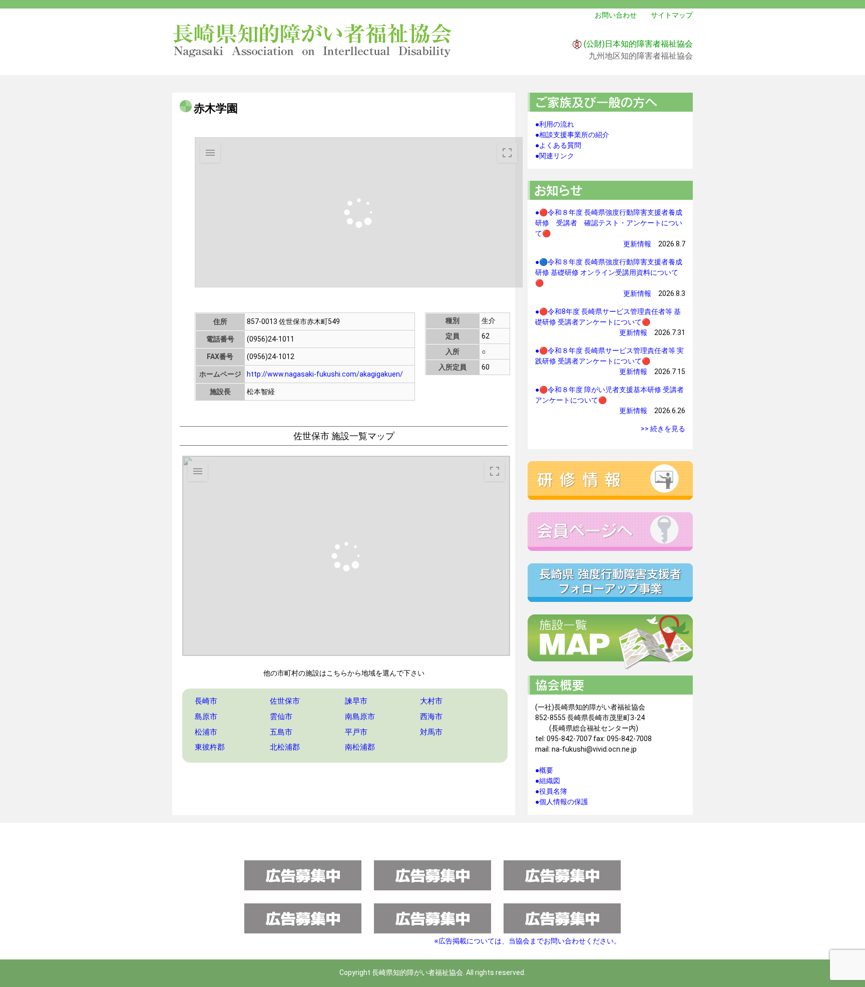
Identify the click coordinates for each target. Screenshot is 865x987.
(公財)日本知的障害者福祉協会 (638, 44)
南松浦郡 (360, 747)
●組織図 (547, 781)
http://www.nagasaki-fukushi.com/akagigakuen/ (325, 374)
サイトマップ (672, 15)
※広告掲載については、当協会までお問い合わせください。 (527, 941)
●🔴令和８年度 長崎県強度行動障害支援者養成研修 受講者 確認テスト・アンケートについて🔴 (608, 222)
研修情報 (610, 480)
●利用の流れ (554, 124)
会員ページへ (610, 531)
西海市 (431, 716)
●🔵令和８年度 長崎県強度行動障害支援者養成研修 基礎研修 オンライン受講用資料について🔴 (608, 272)
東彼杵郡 (210, 747)
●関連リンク (554, 156)
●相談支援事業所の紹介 (572, 135)
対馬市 (431, 732)
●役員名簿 (551, 791)
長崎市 (206, 701)
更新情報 (637, 244)
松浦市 (206, 732)
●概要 (544, 770)
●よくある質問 (558, 145)
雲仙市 (281, 716)
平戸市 (356, 732)
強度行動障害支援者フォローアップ (610, 582)
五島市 (281, 732)
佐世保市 (285, 701)
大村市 (431, 701)
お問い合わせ (616, 15)
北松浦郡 (285, 747)
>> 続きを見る (663, 429)
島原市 (206, 716)
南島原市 (360, 716)
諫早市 (356, 701)
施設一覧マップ (610, 642)
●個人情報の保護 (561, 802)
